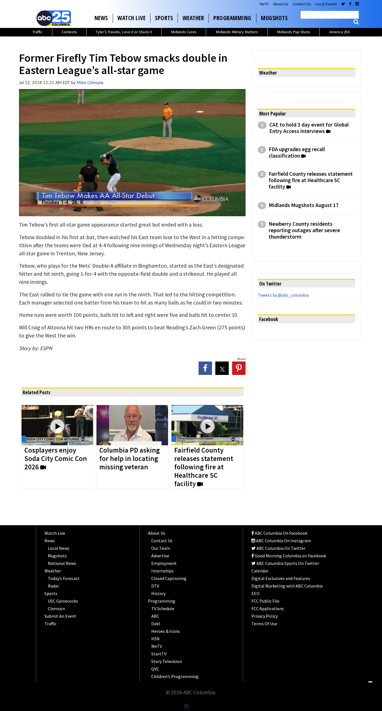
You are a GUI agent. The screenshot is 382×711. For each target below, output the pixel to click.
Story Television (166, 661)
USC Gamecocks (63, 601)
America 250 (339, 31)
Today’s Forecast (64, 578)
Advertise (160, 555)
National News (62, 563)
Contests (69, 31)
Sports (164, 18)
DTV (155, 586)
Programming (232, 18)
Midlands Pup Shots (293, 31)
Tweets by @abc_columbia (283, 295)
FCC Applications (267, 608)
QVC (155, 669)
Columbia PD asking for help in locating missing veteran (129, 458)
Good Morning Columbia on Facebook (290, 555)
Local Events (326, 3)
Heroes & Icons (165, 631)
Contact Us (302, 3)
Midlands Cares (184, 31)
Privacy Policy (264, 616)
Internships (162, 571)
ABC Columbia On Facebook (280, 533)
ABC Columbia (55, 18)
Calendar (259, 571)
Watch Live (131, 18)
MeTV (264, 3)
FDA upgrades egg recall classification (297, 152)
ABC (155, 616)
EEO (255, 593)
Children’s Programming (175, 676)
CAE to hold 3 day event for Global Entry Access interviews (309, 128)
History (158, 593)
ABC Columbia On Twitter (280, 548)
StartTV (158, 654)
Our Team (160, 548)
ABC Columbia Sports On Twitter (287, 563)
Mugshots (274, 18)
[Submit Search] (356, 22)
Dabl (155, 623)
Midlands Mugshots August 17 (304, 205)
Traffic (37, 31)
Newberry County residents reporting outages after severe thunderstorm (304, 230)
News (101, 18)
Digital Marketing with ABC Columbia (287, 586)
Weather (193, 18)
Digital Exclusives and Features (280, 578)
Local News (58, 548)
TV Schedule (162, 608)
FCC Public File (265, 601)
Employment (164, 563)
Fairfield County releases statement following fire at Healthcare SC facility (203, 467)
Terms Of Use (264, 623)
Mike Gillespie (90, 83)
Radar (53, 586)
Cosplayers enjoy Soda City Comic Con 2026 (55, 458)
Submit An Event (60, 616)
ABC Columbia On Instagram (283, 540)
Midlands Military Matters (237, 31)
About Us (280, 3)
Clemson (56, 608)
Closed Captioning (169, 578)
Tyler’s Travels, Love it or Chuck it (124, 31)
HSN (155, 638)
